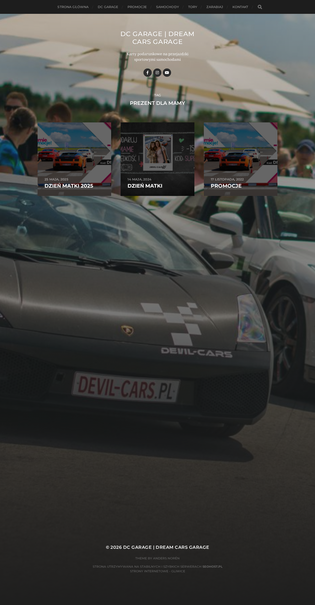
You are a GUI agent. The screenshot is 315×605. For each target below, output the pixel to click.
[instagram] (157, 72)
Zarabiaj (214, 7)
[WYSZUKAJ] (260, 7)
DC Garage (108, 7)
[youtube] (167, 72)
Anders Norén (166, 558)
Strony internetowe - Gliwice (157, 571)
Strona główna (73, 7)
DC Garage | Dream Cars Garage (157, 38)
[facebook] (147, 72)
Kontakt (240, 7)
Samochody (167, 7)
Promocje (137, 7)
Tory (192, 7)
